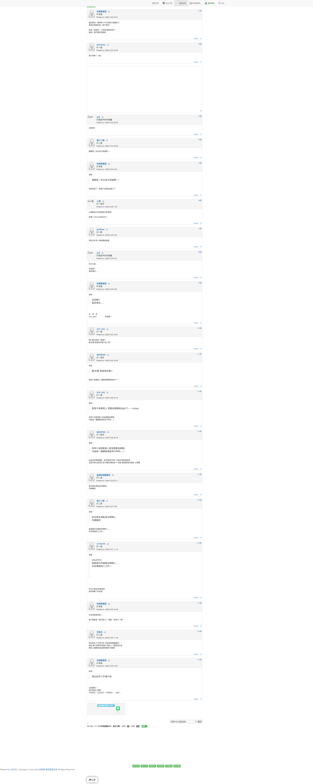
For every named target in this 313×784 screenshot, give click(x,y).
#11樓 (199, 354)
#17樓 (199, 603)
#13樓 (199, 431)
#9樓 (199, 283)
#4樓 (199, 139)
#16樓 (199, 543)
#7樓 (199, 229)
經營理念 (152, 766)
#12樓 (199, 391)
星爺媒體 (196, 3)
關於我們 (136, 766)
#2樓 (199, 44)
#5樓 (199, 163)
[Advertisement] (145, 88)
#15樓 (199, 500)
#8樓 (199, 252)
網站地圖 (177, 766)
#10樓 (199, 328)
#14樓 (199, 474)
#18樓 (199, 631)
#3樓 (199, 116)
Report (196, 38)
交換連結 (169, 766)
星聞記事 (155, 3)
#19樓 (199, 659)
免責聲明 (161, 766)
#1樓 (199, 11)
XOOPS (14, 769)
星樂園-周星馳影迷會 (48, 769)
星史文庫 (168, 3)
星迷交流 (182, 3)
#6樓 (199, 200)
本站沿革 (144, 766)
